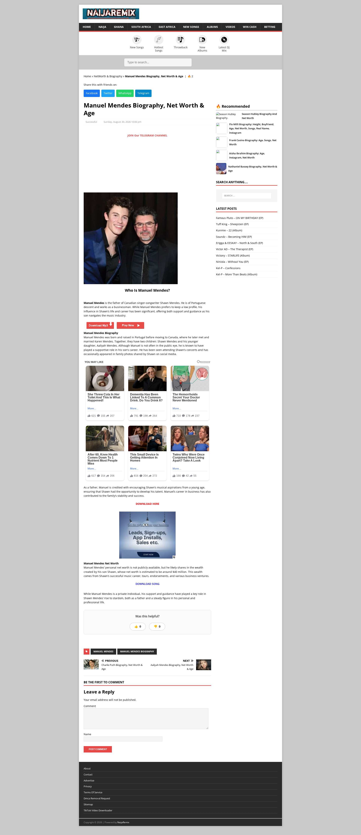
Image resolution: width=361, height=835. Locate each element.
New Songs (191, 27)
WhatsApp (124, 93)
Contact (88, 774)
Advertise (89, 780)
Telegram (143, 93)
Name (87, 734)
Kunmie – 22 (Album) (229, 230)
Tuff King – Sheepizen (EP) (232, 224)
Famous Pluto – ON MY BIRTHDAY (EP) (239, 218)
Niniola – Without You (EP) (232, 261)
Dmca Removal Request (97, 798)
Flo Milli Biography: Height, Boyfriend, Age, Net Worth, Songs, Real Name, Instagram (251, 128)
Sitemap (88, 804)
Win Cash (249, 27)
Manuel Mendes (103, 651)
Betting (269, 27)
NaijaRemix (123, 822)
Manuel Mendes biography (137, 651)
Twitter (108, 93)
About (87, 768)
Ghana (119, 27)
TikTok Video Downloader (98, 810)
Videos (230, 27)
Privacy (88, 786)
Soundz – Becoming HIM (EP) (234, 236)
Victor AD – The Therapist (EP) (234, 249)
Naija (102, 27)
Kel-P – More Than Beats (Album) (236, 274)
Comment (90, 706)
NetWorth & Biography (108, 76)
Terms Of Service (93, 792)
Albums (212, 27)
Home (87, 27)
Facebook (92, 93)
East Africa (167, 27)
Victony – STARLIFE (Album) (233, 255)
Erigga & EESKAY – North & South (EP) (239, 243)
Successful (91, 121)
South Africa (141, 27)
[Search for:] (246, 195)
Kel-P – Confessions (228, 268)
